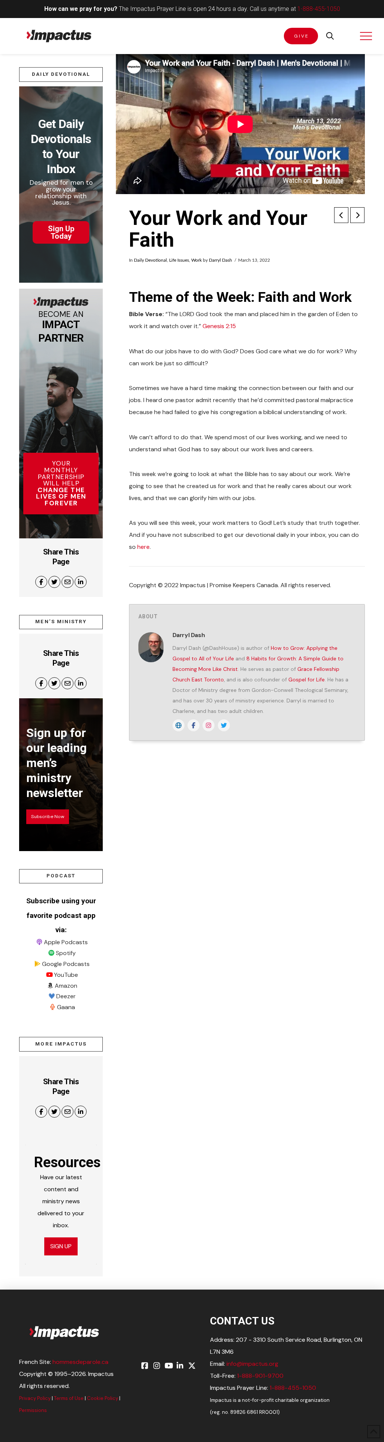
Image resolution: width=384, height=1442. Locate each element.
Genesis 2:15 (219, 326)
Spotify (66, 953)
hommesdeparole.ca (80, 1362)
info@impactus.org (252, 1364)
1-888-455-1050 (318, 8)
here (143, 547)
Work (196, 260)
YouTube (66, 975)
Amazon (66, 986)
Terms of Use (69, 1398)
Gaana (66, 1007)
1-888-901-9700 (260, 1376)
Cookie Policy (102, 1398)
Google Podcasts (66, 964)
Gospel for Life (306, 679)
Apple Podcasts (66, 942)
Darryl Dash (220, 260)
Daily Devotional (150, 260)
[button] (330, 36)
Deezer (66, 996)
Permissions (33, 1410)
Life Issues (179, 260)
